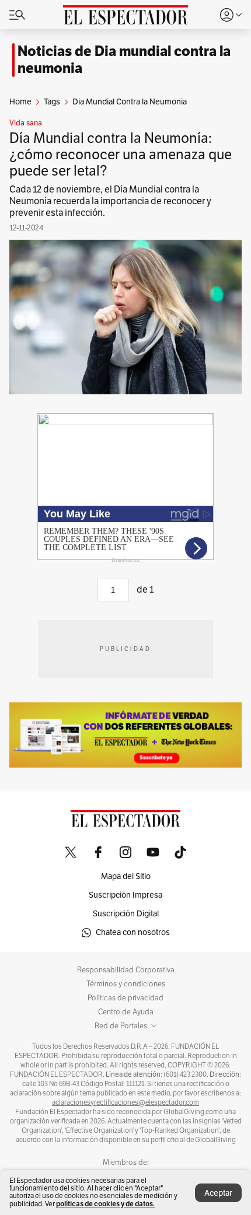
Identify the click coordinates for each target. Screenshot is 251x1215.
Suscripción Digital (126, 914)
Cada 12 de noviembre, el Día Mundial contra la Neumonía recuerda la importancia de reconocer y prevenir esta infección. (110, 201)
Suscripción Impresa (125, 895)
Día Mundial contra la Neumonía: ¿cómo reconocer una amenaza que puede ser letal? (120, 154)
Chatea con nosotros (133, 932)
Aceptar (218, 1193)
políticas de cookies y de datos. (105, 1203)
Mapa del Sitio (126, 876)
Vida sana (25, 123)
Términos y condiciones (125, 984)
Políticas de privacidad (125, 998)
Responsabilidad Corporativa (126, 970)
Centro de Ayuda (126, 1012)
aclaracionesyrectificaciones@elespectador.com (125, 1102)
